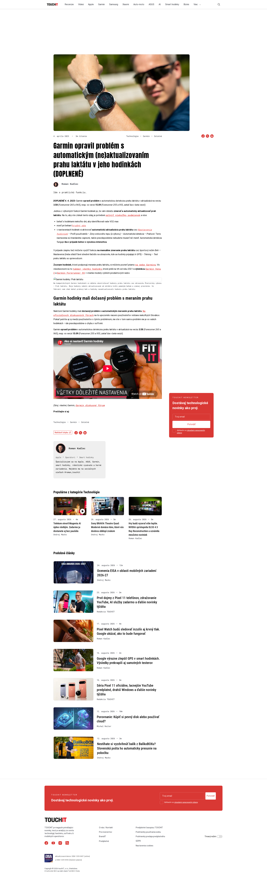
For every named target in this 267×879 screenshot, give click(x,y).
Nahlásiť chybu (61, 432)
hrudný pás (79, 225)
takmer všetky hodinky (87, 268)
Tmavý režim (211, 836)
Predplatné (104, 841)
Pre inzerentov (105, 832)
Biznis (186, 4)
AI (160, 4)
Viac (196, 4)
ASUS (151, 4)
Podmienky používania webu (148, 832)
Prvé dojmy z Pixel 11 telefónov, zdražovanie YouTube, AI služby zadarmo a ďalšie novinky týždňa (127, 602)
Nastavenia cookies (144, 846)
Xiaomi (126, 4)
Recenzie (69, 4)
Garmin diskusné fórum (90, 405)
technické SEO (51, 871)
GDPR (138, 841)
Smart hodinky (172, 4)
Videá (81, 4)
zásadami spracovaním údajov (186, 802)
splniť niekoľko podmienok (123, 215)
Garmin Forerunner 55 (71, 272)
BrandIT (102, 836)
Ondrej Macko (60, 535)
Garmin (101, 4)
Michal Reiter (104, 726)
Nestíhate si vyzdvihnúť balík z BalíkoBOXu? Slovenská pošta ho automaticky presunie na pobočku (126, 748)
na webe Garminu (145, 264)
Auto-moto (138, 4)
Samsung (113, 4)
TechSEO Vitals (74, 871)
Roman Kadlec (70, 183)
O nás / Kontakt (106, 827)
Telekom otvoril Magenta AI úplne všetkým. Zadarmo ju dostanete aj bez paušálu (67, 527)
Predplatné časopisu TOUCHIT (149, 827)
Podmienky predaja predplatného (150, 836)
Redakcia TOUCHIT (106, 612)
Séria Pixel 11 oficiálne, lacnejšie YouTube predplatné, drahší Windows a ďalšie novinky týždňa (126, 690)
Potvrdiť (191, 424)
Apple (91, 4)
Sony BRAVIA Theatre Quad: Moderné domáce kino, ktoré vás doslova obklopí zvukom (107, 527)
